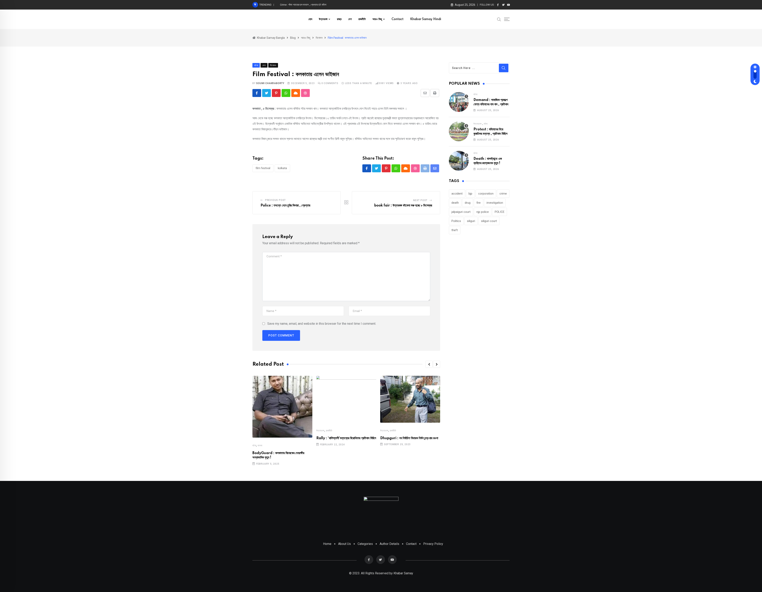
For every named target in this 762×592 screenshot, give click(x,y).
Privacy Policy (433, 544)
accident (457, 193)
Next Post (420, 200)
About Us (344, 544)
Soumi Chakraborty (270, 83)
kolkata (282, 168)
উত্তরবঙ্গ (323, 19)
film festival (263, 168)
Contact (397, 19)
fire (478, 202)
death (455, 202)
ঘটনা (254, 445)
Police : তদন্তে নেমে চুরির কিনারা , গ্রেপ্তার (285, 205)
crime (503, 193)
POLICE (499, 212)
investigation (495, 202)
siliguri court (489, 221)
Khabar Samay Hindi (425, 19)
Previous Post (275, 200)
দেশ (350, 19)
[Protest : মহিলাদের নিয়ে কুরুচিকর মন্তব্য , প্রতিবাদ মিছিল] (459, 131)
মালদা (260, 445)
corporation (486, 193)
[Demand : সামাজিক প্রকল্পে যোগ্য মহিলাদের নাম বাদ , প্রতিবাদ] (459, 102)
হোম (310, 19)
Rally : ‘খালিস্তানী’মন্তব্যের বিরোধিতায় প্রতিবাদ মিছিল (346, 438)
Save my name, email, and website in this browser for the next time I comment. (321, 324)
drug (467, 202)
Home (327, 544)
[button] (429, 364)
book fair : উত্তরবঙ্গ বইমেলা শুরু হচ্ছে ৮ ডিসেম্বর (403, 205)
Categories (365, 544)
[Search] (499, 19)
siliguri (471, 221)
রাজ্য (339, 19)
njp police (482, 212)
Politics (456, 221)
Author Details (389, 544)
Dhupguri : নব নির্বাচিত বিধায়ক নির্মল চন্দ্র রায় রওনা (409, 438)
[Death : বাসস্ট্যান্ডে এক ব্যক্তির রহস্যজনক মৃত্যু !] (459, 161)
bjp (470, 193)
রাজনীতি (362, 19)
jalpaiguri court (460, 212)
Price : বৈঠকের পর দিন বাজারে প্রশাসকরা (297, 4)
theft (454, 230)
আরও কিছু (377, 19)
